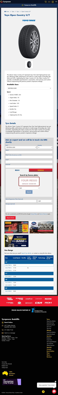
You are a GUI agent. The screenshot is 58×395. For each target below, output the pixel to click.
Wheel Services (50, 345)
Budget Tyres (5, 365)
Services (49, 336)
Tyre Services (50, 343)
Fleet (48, 353)
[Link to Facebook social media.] (43, 391)
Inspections (49, 340)
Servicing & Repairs (51, 341)
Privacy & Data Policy (10, 392)
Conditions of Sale (18, 392)
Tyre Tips (49, 328)
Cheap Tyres (5, 367)
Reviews (49, 357)
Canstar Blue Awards (7, 364)
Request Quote (10, 217)
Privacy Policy (34, 214)
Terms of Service (43, 214)
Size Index (4, 362)
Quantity (40, 145)
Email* (7, 159)
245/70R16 (8, 268)
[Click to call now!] (45, 2)
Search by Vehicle (51, 321)
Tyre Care (49, 326)
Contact (49, 349)
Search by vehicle (26, 253)
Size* (7, 145)
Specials (49, 347)
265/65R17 (8, 276)
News (48, 355)
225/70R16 (8, 265)
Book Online (50, 351)
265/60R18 (8, 282)
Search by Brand (51, 325)
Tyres (48, 319)
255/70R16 (8, 270)
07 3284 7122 (8, 330)
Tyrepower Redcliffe (30, 5)
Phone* (13, 155)
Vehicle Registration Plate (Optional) (14, 199)
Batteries (49, 338)
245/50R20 (8, 291)
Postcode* (8, 164)
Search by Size (50, 323)
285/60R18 (8, 285)
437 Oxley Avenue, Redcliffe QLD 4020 (10, 326)
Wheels (49, 330)
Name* (7, 150)
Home (7, 11)
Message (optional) (10, 204)
